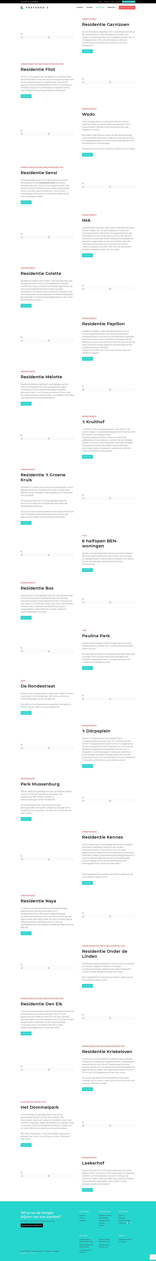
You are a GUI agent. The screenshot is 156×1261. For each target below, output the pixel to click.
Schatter (102, 1223)
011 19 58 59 (122, 1242)
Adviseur (102, 1225)
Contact (118, 1)
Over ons (121, 1215)
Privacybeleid (47, 1251)
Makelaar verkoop (105, 1215)
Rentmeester (103, 1218)
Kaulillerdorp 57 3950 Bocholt (104, 1246)
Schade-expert (104, 1220)
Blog (112, 1)
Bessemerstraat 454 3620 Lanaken (86, 1246)
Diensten (111, 7)
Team (100, 1)
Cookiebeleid (55, 1251)
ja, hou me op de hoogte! (32, 1225)
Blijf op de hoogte (124, 1220)
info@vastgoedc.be (125, 1239)
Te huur (89, 7)
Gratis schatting (127, 7)
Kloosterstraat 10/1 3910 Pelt (85, 1251)
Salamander (24, 1253)
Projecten (100, 7)
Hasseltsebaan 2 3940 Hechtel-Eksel (86, 1240)
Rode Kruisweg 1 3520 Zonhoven (104, 1240)
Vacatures (106, 1)
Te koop (80, 7)
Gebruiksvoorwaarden (37, 1251)
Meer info (87, 51)
